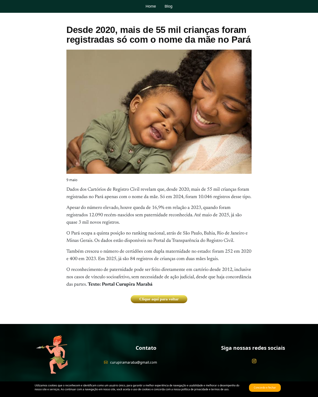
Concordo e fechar (265, 387)
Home (151, 6)
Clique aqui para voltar (159, 299)
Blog (168, 6)
